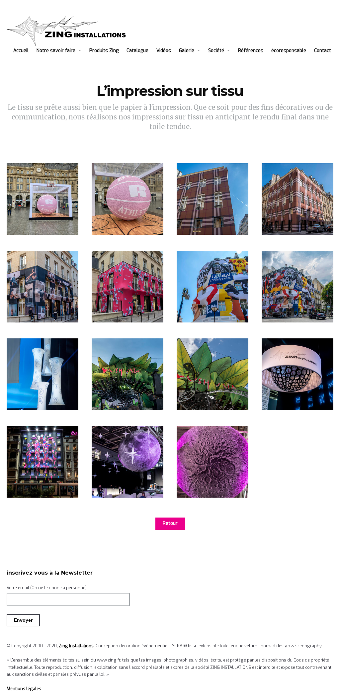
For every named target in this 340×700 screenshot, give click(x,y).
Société (216, 50)
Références (250, 50)
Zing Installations (76, 646)
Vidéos (163, 50)
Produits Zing (104, 50)
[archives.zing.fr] (68, 31)
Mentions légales (24, 688)
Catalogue (137, 50)
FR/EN (20, 60)
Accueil (21, 50)
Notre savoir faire (56, 50)
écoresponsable (288, 50)
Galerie (186, 50)
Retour (170, 523)
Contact (322, 50)
